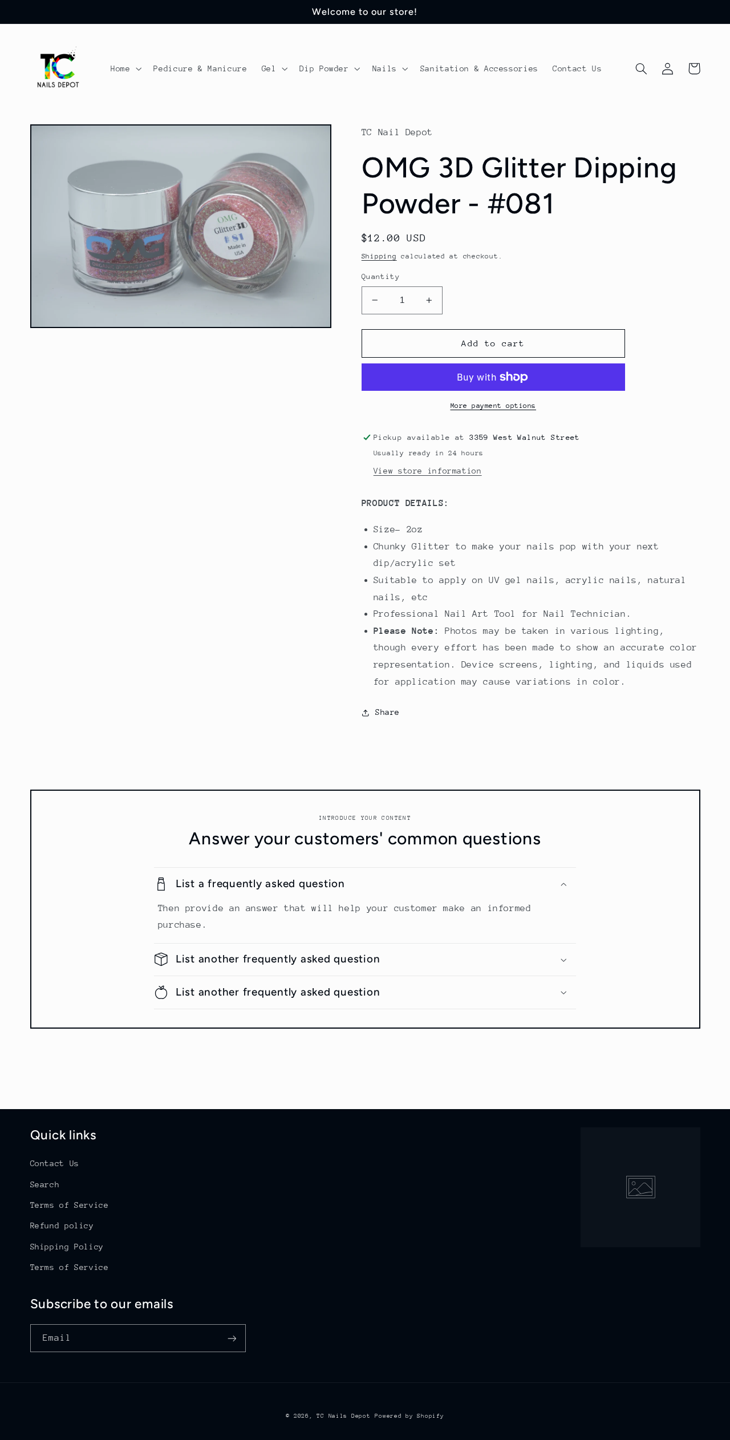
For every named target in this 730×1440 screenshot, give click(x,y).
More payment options (494, 406)
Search (45, 1184)
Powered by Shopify (409, 1416)
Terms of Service (69, 1205)
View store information (428, 470)
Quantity (381, 276)
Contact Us (54, 1163)
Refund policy (62, 1225)
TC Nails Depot (343, 1416)
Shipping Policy (67, 1246)
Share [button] (387, 712)
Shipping (379, 256)
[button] (124, 68)
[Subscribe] (231, 1338)
